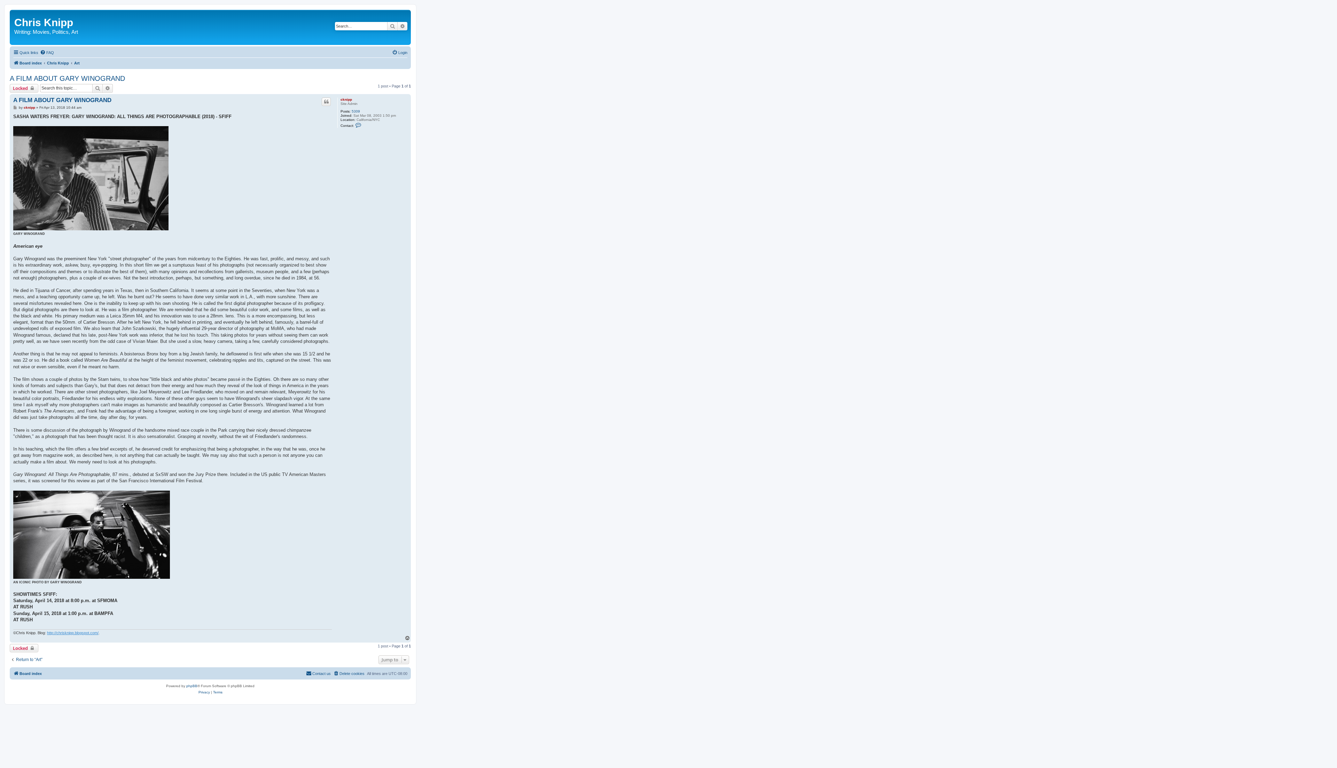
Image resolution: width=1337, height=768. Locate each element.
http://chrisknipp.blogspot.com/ (73, 633)
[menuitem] (47, 52)
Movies (41, 32)
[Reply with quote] (326, 102)
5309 (356, 111)
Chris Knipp (43, 22)
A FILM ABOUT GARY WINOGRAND (67, 78)
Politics (60, 32)
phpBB (191, 686)
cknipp (346, 99)
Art (74, 32)
